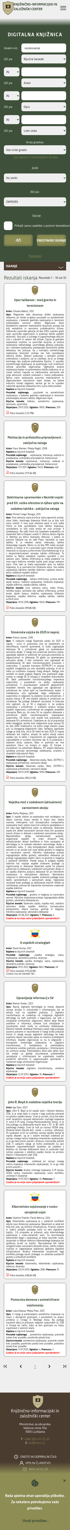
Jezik (35, 168)
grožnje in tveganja (52, 909)
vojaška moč (48, 903)
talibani (31, 401)
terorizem (11, 404)
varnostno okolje (39, 769)
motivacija (45, 461)
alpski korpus (21, 593)
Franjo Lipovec (20, 637)
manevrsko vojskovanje (33, 1173)
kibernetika (31, 1263)
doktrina (10, 1266)
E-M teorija (57, 1170)
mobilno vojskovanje (41, 593)
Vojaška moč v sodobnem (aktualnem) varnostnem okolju (35, 805)
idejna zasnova (30, 909)
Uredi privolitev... (36, 1520)
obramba (20, 1266)
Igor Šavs (17, 1107)
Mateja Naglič (34, 448)
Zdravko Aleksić (20, 311)
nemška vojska (13, 590)
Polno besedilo (17, 413)
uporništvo (22, 404)
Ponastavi (35, 256)
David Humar (19, 948)
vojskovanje (31, 461)
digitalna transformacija (39, 1068)
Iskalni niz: (11, 48)
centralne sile (29, 590)
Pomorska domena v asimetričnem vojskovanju (35, 1302)
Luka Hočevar (19, 1311)
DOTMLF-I (58, 766)
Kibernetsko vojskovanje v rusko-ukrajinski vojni (35, 1209)
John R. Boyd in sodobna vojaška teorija (35, 1102)
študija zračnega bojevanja (37, 1170)
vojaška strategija (34, 961)
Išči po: (35, 192)
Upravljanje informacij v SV (35, 998)
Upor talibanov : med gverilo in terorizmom (35, 303)
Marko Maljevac (20, 813)
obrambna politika (15, 964)
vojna (47, 961)
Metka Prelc (32, 1311)
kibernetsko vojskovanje (51, 1263)
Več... (33, 973)
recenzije (29, 964)
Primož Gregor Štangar (24, 514)
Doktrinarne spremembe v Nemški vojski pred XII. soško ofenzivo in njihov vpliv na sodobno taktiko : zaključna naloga (35, 503)
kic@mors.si (37, 1443)
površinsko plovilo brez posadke (37, 1343)
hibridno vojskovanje (16, 912)
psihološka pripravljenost (31, 464)
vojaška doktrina (27, 596)
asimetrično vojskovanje (50, 401)
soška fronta (56, 588)
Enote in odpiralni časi (38, 1456)
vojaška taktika (46, 596)
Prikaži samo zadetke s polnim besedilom (42, 225)
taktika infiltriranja (46, 590)
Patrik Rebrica (37, 1218)
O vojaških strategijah (35, 942)
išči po (8, 59)
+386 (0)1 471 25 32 (36, 1439)
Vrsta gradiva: (35, 142)
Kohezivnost (51, 464)
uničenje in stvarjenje (16, 1175)
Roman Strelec (20, 1003)
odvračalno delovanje (38, 912)
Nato (48, 766)
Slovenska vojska (35, 766)
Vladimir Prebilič (21, 1218)
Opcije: (36, 216)
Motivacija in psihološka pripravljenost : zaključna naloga (35, 440)
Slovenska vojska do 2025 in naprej (35, 632)
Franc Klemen (19, 448)
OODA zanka (13, 1173)
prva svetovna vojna (37, 588)
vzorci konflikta (55, 1173)
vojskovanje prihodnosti (17, 769)
